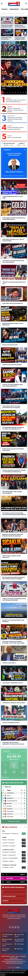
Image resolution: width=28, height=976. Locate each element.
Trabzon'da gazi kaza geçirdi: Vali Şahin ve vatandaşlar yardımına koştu (14, 471)
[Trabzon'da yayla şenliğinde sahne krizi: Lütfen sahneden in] (14, 375)
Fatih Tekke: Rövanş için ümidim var (12, 303)
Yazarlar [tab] (7, 149)
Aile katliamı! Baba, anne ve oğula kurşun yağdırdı (12, 492)
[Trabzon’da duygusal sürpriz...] (14, 713)
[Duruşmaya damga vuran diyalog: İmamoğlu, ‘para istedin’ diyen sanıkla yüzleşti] (14, 631)
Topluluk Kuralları (13, 958)
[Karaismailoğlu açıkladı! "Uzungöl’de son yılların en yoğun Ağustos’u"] (14, 417)
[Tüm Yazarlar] (25, 149)
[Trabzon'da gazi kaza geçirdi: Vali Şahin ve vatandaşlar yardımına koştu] (14, 460)
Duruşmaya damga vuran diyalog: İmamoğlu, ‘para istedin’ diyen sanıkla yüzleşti (13, 642)
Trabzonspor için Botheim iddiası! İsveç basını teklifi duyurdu (14, 119)
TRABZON (4, 9)
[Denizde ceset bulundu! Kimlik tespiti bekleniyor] (14, 610)
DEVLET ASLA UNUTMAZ (14, 137)
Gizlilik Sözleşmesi (6, 956)
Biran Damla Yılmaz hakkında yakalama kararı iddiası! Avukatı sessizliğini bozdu (13, 578)
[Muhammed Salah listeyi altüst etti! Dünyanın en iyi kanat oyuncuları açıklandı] (14, 524)
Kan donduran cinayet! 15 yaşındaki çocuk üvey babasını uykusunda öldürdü (14, 513)
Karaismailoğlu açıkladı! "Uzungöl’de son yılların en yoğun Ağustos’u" (13, 428)
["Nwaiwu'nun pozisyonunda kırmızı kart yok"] (14, 272)
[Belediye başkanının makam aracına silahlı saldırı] (14, 313)
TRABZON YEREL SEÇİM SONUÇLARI (14, 963)
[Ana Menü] (1, 3)
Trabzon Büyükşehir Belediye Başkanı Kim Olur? (14, 961)
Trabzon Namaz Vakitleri (7, 940)
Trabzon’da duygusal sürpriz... (11, 722)
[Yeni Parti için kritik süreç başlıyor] (14, 355)
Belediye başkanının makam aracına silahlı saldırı (12, 324)
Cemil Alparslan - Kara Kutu (14, 172)
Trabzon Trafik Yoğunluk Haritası (19, 940)
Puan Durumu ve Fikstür (7, 944)
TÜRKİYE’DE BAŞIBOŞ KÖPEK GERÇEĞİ (14, 154)
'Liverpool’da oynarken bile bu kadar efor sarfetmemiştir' (13, 261)
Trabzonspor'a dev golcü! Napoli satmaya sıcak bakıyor (14, 13)
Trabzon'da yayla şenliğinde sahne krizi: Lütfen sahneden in (12, 385)
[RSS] (18, 927)
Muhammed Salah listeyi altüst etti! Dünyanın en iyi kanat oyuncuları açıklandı (12, 535)
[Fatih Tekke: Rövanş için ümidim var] (14, 293)
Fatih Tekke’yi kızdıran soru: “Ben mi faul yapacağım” (13, 240)
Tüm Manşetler (20, 944)
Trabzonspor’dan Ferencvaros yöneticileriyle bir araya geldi (11, 406)
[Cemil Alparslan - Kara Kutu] (14, 164)
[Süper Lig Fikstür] (25, 827)
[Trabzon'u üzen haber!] (14, 653)
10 (25, 92)
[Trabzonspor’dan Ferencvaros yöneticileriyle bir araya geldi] (14, 396)
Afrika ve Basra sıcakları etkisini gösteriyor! (11, 556)
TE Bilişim (18, 967)
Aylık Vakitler (6, 777)
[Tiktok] (15, 927)
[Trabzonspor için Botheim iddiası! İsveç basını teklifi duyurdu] (14, 208)
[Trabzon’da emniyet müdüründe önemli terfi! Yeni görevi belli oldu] (14, 589)
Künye (17, 956)
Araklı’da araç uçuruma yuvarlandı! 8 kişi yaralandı (13, 449)
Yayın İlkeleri (23, 956)
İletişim (13, 956)
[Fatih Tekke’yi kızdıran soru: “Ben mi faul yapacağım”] (14, 229)
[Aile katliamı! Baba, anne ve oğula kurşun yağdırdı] (14, 482)
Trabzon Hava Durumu (19, 935)
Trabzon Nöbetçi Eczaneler (7, 935)
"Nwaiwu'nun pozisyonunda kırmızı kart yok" (14, 282)
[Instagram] (12, 927)
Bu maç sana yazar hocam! (10, 344)
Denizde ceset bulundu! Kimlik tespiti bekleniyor (13, 620)
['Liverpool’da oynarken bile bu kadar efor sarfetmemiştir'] (14, 251)
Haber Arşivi (20, 948)
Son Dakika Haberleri (6, 949)
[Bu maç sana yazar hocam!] (14, 335)
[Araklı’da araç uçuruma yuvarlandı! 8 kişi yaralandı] (14, 439)
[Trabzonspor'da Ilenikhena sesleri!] (14, 673)
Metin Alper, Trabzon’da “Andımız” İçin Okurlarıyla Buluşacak (16, 100)
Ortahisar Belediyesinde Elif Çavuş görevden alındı (15, 128)
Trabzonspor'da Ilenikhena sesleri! (12, 682)
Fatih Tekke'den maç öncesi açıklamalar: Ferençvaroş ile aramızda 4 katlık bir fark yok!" (14, 743)
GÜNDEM (8, 98)
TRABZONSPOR (14, 9)
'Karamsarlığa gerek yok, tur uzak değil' (12, 197)
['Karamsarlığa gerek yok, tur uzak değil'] (14, 186)
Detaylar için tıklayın (14, 821)
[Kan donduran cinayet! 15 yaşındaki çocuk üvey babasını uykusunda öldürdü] (14, 503)
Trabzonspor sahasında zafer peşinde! (13, 702)
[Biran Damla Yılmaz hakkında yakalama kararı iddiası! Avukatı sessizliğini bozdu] (14, 567)
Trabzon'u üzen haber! (9, 662)
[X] (10, 927)
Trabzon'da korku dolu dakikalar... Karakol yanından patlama (15, 110)
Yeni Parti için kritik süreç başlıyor (12, 364)
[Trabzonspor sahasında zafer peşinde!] (14, 693)
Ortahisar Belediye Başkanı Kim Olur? (13, 959)
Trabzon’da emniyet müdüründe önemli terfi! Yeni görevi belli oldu (14, 599)
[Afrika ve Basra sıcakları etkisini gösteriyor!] (14, 546)
